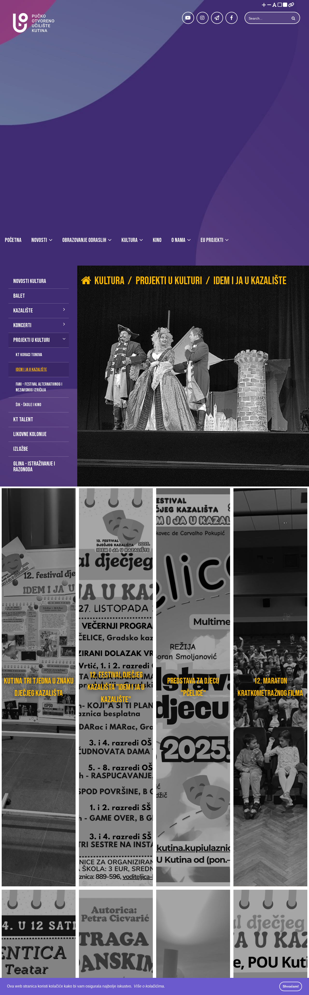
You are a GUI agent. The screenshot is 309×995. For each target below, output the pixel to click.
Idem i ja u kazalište (31, 369)
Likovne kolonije (30, 434)
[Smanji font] (269, 5)
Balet (19, 295)
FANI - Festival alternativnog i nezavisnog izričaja (39, 387)
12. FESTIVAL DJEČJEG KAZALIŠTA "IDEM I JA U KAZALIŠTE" (115, 687)
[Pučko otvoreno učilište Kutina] (33, 23)
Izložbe (20, 448)
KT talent (23, 419)
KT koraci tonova (29, 354)
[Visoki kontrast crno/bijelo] (285, 5)
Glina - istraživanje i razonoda (34, 466)
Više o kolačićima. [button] (149, 986)
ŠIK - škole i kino (28, 404)
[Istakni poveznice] (291, 5)
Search (293, 18)
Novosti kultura (29, 281)
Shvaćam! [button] (291, 986)
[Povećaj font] (264, 5)
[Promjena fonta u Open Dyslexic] (274, 5)
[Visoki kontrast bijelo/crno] (280, 5)
